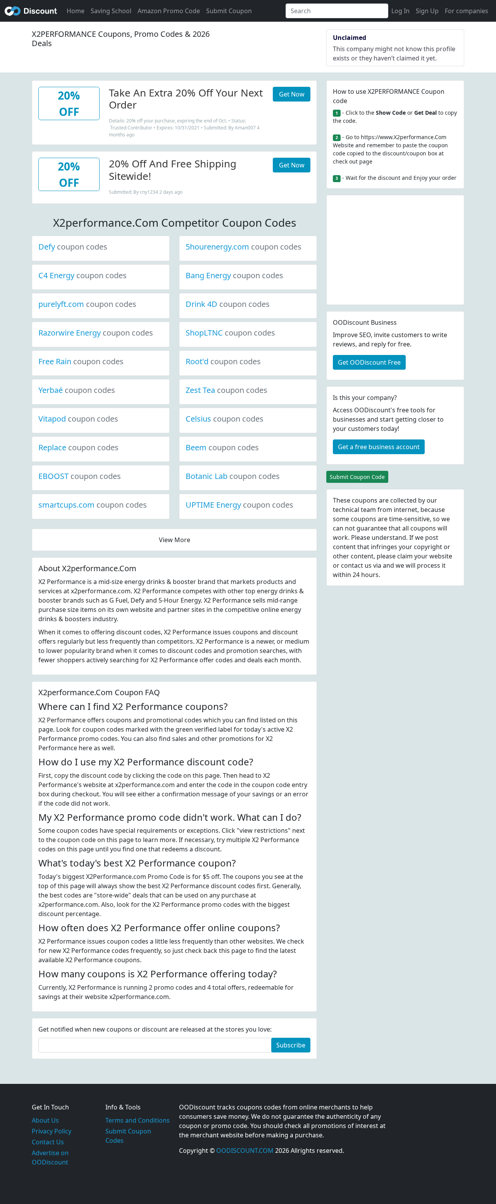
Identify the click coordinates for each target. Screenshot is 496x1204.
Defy (72, 246)
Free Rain (81, 361)
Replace (78, 447)
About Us (45, 1120)
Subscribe (290, 1045)
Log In (400, 11)
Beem (222, 447)
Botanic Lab (233, 476)
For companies (466, 11)
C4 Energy (82, 275)
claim (405, 556)
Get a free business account (379, 447)
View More (174, 540)
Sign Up (427, 11)
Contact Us (48, 1142)
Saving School (111, 11)
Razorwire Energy (95, 332)
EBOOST (79, 476)
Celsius (225, 418)
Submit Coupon (229, 11)
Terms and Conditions (137, 1120)
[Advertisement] (395, 250)
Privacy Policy (51, 1131)
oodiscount (31, 11)
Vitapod (78, 418)
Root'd (223, 361)
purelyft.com (87, 304)
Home (75, 11)
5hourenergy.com (243, 246)
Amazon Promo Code (169, 11)
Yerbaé (76, 390)
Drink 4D (228, 304)
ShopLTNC (230, 332)
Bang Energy (234, 275)
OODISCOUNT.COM (245, 1150)
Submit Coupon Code (357, 477)
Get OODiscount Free (369, 362)
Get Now (292, 94)
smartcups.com (92, 505)
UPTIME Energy (239, 505)
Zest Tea (226, 390)
